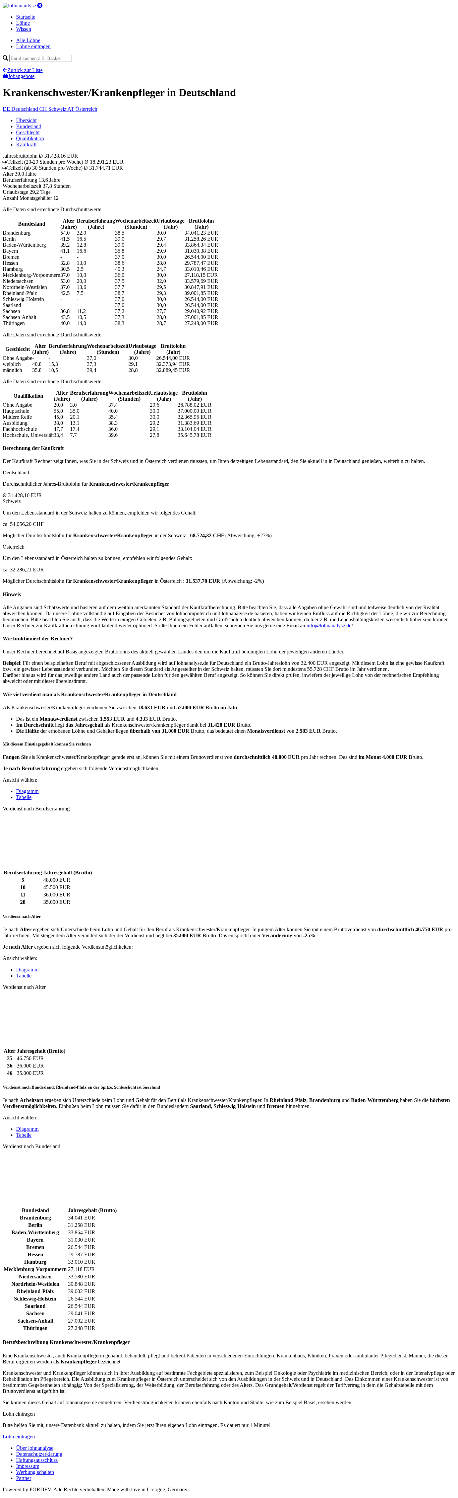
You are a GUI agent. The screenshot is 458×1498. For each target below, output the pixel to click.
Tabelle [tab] (24, 797)
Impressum (27, 1466)
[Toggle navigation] (40, 5)
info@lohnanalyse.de (328, 625)
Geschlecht (28, 132)
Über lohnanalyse (34, 1448)
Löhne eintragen (33, 46)
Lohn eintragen (19, 1436)
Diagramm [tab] (27, 791)
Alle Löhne (28, 40)
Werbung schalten (35, 1472)
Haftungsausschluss (37, 1460)
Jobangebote (21, 76)
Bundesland (28, 126)
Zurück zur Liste (25, 70)
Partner (23, 1478)
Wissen (23, 29)
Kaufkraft (26, 144)
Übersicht (26, 120)
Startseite (25, 17)
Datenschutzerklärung (39, 1454)
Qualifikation (30, 138)
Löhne (23, 23)
